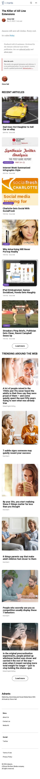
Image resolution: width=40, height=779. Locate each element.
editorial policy (24, 49)
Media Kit (6, 725)
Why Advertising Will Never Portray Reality (16, 250)
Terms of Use (7, 753)
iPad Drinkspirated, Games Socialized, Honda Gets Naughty (19, 291)
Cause (6, 284)
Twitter (5, 741)
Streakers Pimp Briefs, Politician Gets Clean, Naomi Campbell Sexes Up (19, 333)
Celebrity (6, 325)
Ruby (12, 35)
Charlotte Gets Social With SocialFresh (16, 209)
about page (8, 52)
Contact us (6, 721)
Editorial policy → (28, 68)
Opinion (6, 244)
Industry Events (8, 162)
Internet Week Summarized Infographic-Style (16, 168)
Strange (6, 121)
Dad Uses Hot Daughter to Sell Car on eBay (18, 128)
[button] (36, 3)
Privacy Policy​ (7, 757)
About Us (6, 717)
